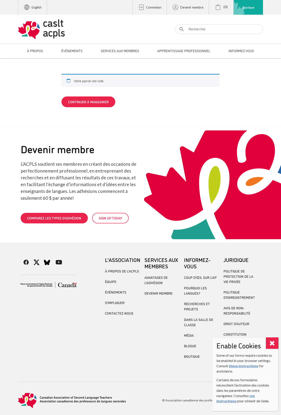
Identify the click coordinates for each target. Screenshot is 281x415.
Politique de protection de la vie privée (238, 276)
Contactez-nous (119, 313)
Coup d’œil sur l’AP (200, 277)
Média (189, 335)
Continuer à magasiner (88, 101)
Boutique (248, 7)
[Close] (272, 343)
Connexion (153, 7)
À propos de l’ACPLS (122, 271)
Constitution (235, 334)
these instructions (243, 366)
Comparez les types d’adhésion (54, 218)
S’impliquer (114, 302)
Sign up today (110, 218)
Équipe (110, 281)
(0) (225, 7)
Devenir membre (192, 7)
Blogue (190, 345)
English (36, 7)
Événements (115, 292)
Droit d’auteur (236, 323)
